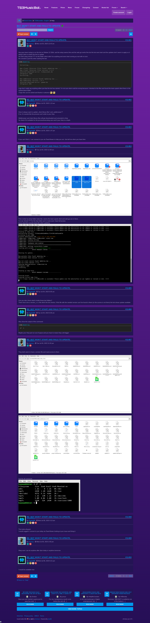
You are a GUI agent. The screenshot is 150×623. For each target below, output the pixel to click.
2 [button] (126, 30)
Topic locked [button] (23, 34)
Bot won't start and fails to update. (39, 26)
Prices (63, 7)
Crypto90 (32, 103)
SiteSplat (37, 619)
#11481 (128, 40)
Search (123, 7)
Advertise (20, 616)
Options (111, 576)
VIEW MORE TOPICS (75, 609)
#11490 (128, 557)
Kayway (31, 43)
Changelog (86, 7)
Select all (26, 61)
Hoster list (105, 7)
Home (46, 7)
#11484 (128, 146)
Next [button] (130, 30)
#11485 (128, 288)
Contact (96, 7)
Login (130, 12)
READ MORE (30, 604)
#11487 (128, 340)
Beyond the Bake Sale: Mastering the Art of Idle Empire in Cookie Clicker (31, 594)
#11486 (128, 309)
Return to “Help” (23, 580)
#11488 (128, 517)
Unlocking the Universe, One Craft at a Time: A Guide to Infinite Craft (61, 594)
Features (54, 7)
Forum (77, 7)
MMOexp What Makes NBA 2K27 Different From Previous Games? (121, 594)
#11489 (128, 538)
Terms (42, 616)
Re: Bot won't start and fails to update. (49, 100)
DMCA (36, 616)
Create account (118, 12)
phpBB (50, 619)
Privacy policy (28, 616)
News (70, 7)
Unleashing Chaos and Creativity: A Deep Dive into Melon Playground (91, 594)
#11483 (128, 127)
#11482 (128, 100)
